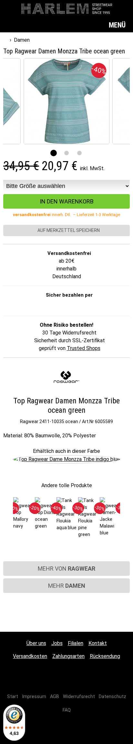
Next (125, 520)
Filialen (75, 643)
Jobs (57, 643)
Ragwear (29, 421)
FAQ (67, 710)
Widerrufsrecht (79, 696)
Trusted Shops (83, 348)
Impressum (34, 696)
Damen (22, 40)
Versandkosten (30, 656)
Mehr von (66, 568)
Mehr (66, 585)
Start (12, 696)
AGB (54, 696)
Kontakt (97, 643)
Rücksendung (105, 656)
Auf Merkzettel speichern (68, 230)
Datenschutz (112, 696)
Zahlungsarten (68, 656)
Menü (118, 25)
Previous (7, 520)
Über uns (36, 643)
